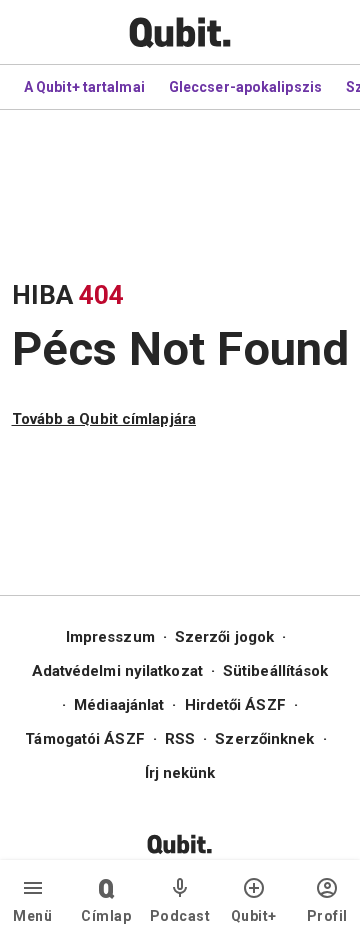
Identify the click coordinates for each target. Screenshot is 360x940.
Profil (327, 916)
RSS (180, 739)
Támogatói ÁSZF (84, 739)
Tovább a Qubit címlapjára (104, 419)
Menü (32, 916)
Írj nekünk (180, 773)
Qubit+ (254, 916)
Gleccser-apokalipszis (245, 87)
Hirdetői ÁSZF (235, 705)
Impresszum (110, 637)
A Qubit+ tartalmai (84, 87)
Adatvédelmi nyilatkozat (117, 671)
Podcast (180, 916)
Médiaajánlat (119, 705)
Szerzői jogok (224, 637)
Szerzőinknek (264, 739)
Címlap (106, 916)
